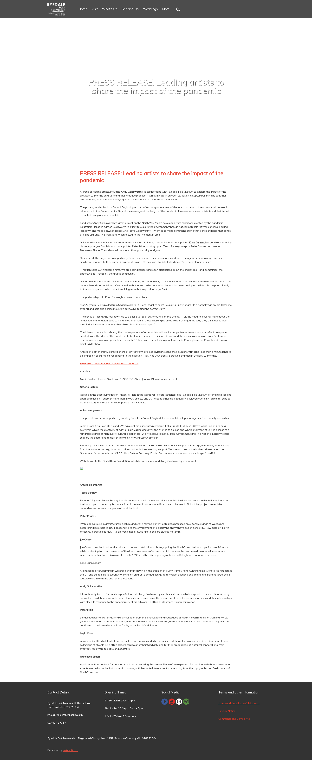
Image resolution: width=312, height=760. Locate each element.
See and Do (130, 9)
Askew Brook (70, 750)
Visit (94, 9)
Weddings (150, 9)
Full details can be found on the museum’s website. (109, 363)
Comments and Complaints (234, 718)
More (165, 9)
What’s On (109, 9)
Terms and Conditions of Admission (239, 703)
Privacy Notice (226, 710)
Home (82, 9)
